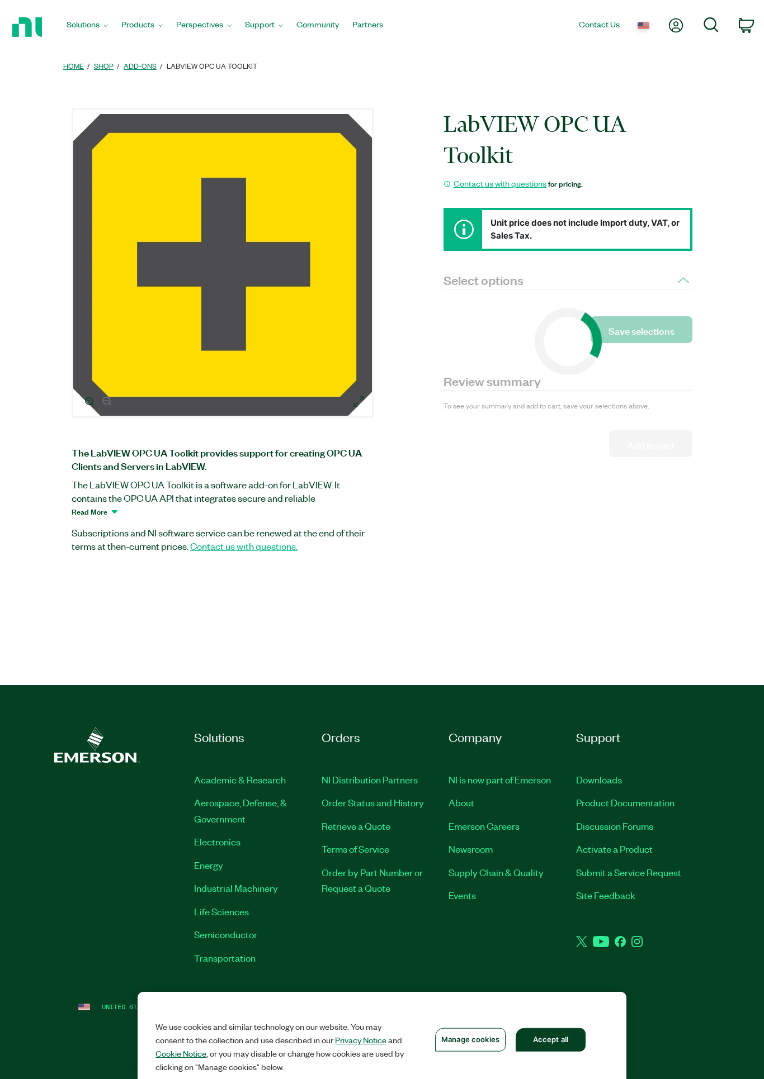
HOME (73, 65)
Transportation (225, 958)
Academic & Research (240, 779)
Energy (208, 865)
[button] (224, 265)
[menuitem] (87, 27)
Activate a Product (614, 849)
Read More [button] (89, 511)
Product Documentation (625, 802)
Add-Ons (140, 65)
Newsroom (471, 849)
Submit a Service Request (628, 872)
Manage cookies (470, 1039)
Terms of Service (355, 849)
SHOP (104, 65)
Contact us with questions (500, 183)
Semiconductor (225, 934)
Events (462, 895)
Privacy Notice (360, 1039)
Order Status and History (373, 802)
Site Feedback (605, 895)
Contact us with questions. (244, 546)
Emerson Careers (484, 826)
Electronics (217, 841)
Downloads (599, 779)
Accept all (550, 1039)
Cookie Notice (180, 1053)
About (461, 802)
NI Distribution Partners (370, 779)
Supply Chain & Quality (496, 872)
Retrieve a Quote (356, 826)
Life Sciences (221, 911)
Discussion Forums (614, 826)
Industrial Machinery (236, 888)
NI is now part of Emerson (500, 779)
